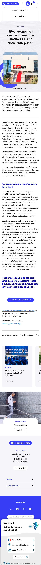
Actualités (23, 10)
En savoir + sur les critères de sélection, (18, 311)
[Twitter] (23, 509)
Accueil (14, 10)
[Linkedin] (10, 509)
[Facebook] (17, 509)
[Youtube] (30, 509)
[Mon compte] (28, 3)
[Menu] (37, 3)
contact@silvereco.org (11, 323)
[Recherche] (23, 3)
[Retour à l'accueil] (10, 3)
